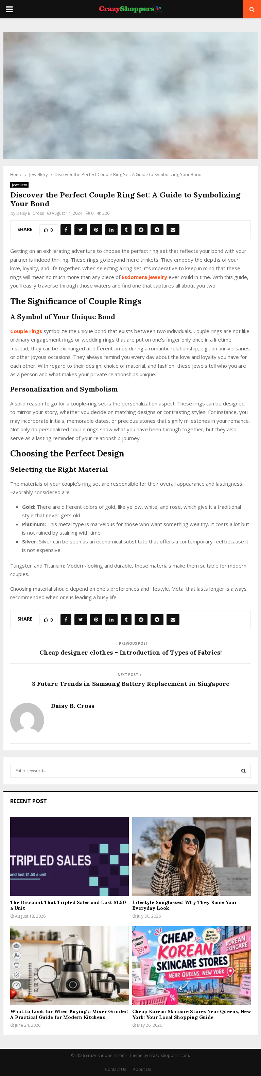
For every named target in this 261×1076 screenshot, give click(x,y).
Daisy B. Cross (30, 213)
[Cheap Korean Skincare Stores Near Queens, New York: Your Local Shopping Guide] (191, 965)
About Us (142, 1069)
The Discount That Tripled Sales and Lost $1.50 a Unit (68, 905)
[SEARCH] (243, 771)
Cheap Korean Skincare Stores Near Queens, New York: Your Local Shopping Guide (191, 1014)
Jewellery (19, 185)
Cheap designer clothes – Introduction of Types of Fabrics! (130, 652)
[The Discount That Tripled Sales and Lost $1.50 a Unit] (69, 856)
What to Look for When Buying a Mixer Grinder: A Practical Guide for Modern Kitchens (69, 1014)
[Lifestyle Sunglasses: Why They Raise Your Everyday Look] (191, 856)
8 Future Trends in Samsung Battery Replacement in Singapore (130, 684)
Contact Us (115, 1069)
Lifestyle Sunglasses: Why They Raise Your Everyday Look (184, 905)
